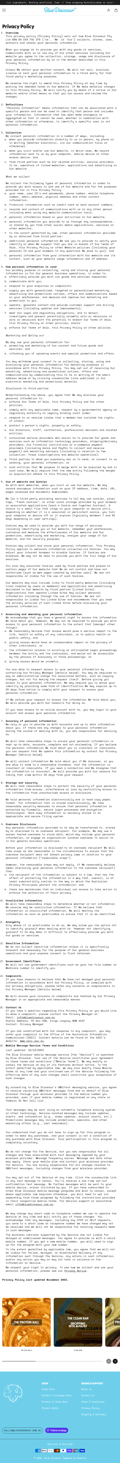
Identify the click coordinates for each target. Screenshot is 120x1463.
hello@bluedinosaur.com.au (22, 1430)
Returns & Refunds (60, 1444)
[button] (108, 1359)
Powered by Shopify (74, 1458)
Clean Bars (48, 1389)
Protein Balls (50, 1408)
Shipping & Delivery (93, 1414)
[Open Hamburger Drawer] (4, 10)
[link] (26, 1326)
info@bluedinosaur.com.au (36, 1017)
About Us (86, 1389)
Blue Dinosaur (52, 1458)
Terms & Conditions (92, 1401)
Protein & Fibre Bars (55, 1401)
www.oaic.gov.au (32, 1041)
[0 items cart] (116, 10)
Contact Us (87, 1395)
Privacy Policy (90, 1408)
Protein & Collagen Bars (56, 1395)
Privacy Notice (75, 1271)
